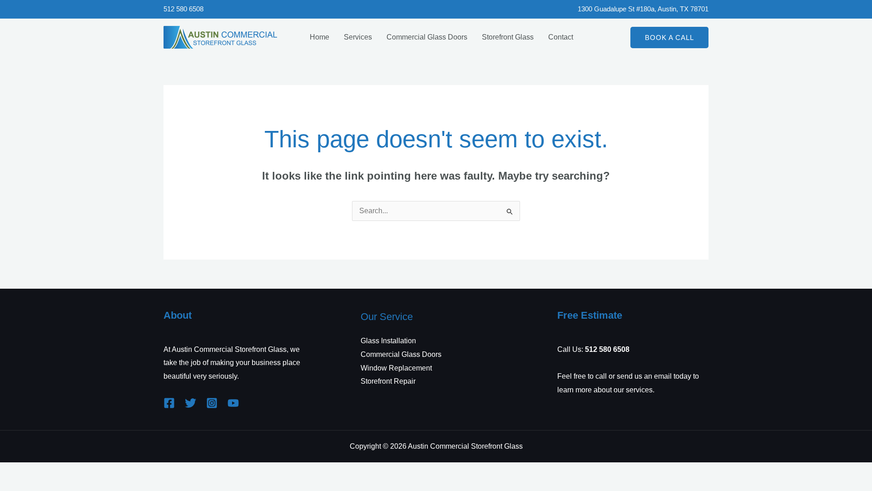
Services (358, 37)
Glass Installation (388, 341)
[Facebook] (169, 403)
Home (319, 37)
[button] (669, 37)
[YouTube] (233, 403)
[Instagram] (212, 403)
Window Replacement (396, 368)
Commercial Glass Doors (426, 37)
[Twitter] (190, 403)
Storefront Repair (388, 381)
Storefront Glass (508, 37)
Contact (560, 37)
